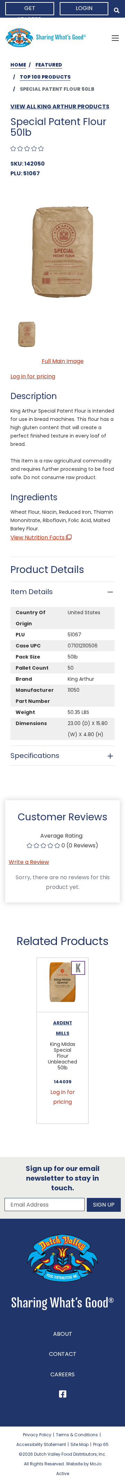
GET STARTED (29, 9)
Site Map (79, 1444)
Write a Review (29, 862)
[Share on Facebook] (62, 1395)
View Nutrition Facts (38, 537)
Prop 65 (101, 1444)
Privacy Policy (37, 1435)
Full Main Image (63, 361)
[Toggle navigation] (115, 38)
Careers (62, 1374)
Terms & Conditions (77, 1435)
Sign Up (104, 1205)
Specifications (34, 755)
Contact (62, 1354)
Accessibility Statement (41, 1444)
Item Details (31, 592)
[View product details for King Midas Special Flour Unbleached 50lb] (62, 985)
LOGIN (84, 8)
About (62, 1334)
